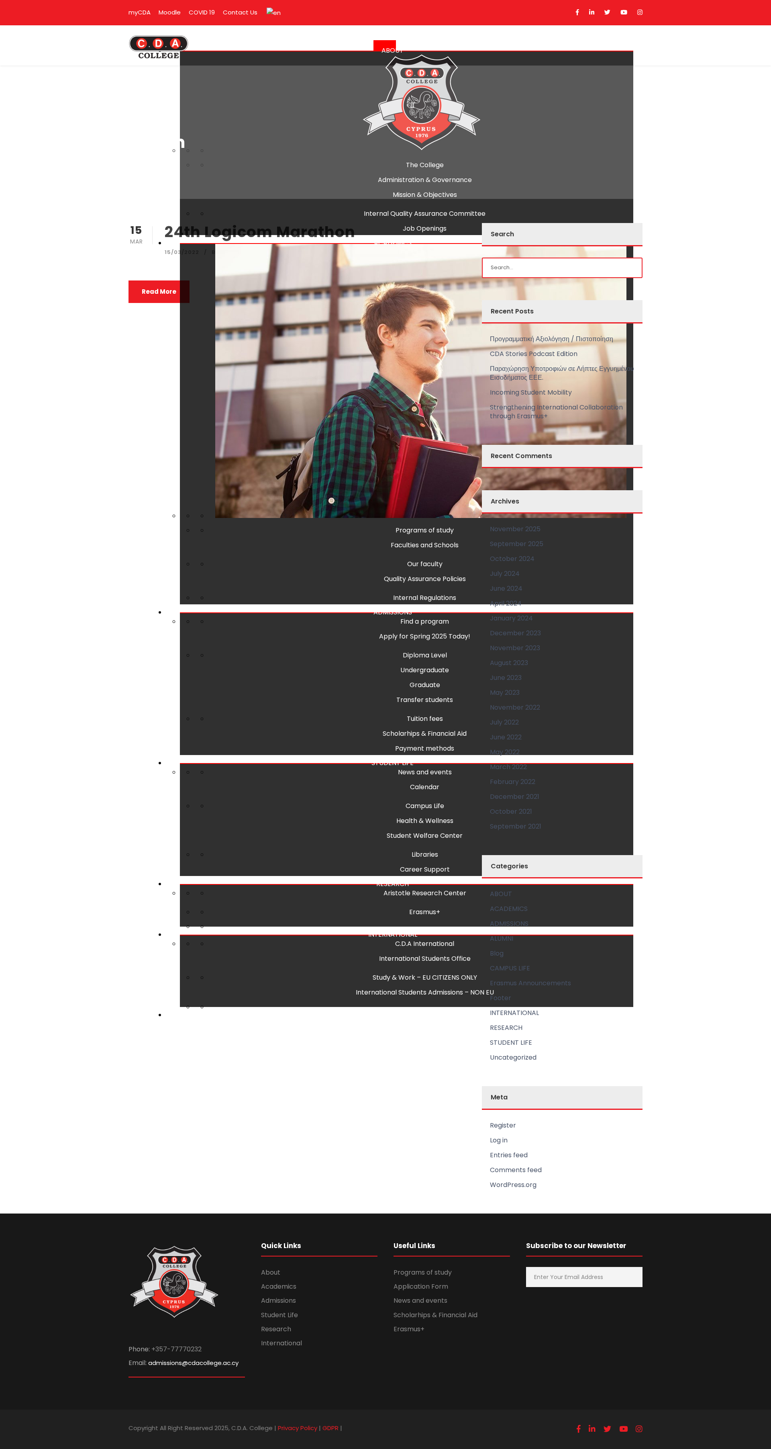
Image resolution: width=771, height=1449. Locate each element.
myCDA (139, 12)
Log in (499, 1140)
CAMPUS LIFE (510, 968)
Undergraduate (424, 670)
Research (276, 1329)
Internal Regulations (424, 597)
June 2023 (506, 677)
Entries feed (509, 1155)
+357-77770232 (176, 1349)
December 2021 (514, 796)
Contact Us (240, 12)
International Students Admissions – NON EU (425, 992)
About (270, 1272)
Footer (500, 998)
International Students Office (425, 958)
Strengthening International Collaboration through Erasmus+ (556, 412)
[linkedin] (591, 12)
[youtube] (623, 12)
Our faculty (425, 564)
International (281, 1343)
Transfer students (424, 699)
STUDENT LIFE (392, 762)
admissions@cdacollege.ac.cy (193, 1363)
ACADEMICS (393, 243)
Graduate (425, 685)
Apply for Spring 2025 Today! (424, 636)
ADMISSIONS (392, 612)
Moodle (170, 12)
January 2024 (511, 618)
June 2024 (506, 588)
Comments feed (516, 1170)
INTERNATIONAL (392, 934)
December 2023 (515, 633)
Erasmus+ (424, 912)
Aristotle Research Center (424, 893)
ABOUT (392, 50)
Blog (497, 953)
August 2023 (509, 662)
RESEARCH (392, 883)
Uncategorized (513, 1057)
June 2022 (506, 737)
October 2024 (512, 558)
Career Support (425, 869)
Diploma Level (425, 655)
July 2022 (504, 722)
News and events (425, 772)
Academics (278, 1286)
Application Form (421, 1286)
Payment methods (424, 748)
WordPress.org (513, 1184)
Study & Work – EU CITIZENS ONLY (425, 977)
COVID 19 (202, 12)
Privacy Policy (297, 1428)
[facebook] (577, 12)
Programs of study (425, 530)
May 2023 (505, 692)
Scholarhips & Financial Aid (425, 733)
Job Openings (425, 228)
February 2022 (512, 781)
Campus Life (425, 805)
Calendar (424, 787)
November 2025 (515, 529)
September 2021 (515, 826)
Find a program (424, 621)
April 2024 (506, 603)
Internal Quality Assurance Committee (424, 213)
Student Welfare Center (425, 835)
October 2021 (511, 811)
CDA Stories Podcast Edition (533, 353)
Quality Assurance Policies (425, 578)
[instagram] (639, 12)
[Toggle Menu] (384, 45)
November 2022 (515, 707)
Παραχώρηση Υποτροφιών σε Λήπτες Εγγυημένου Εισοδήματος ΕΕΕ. (562, 373)
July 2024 (505, 573)
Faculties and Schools (425, 545)
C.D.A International (424, 943)
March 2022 (508, 767)
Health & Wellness (424, 820)
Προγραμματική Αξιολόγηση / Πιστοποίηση (551, 339)
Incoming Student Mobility (531, 392)
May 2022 (505, 752)
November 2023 (515, 648)
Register (503, 1125)
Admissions (278, 1300)
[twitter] (607, 12)
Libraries (425, 854)
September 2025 (516, 543)
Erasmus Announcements (530, 983)
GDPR (330, 1428)
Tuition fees (425, 718)
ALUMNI (392, 1014)
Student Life (279, 1315)
